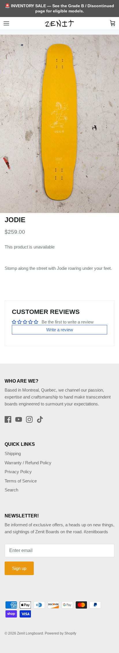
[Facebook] (8, 419)
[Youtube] (18, 419)
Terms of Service (21, 480)
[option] (59, 124)
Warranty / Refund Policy (28, 462)
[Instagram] (29, 419)
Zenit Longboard (30, 633)
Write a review (59, 329)
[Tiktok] (40, 419)
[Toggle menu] (6, 23)
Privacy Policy (18, 471)
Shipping (13, 453)
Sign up (19, 568)
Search (11, 489)
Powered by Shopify (60, 633)
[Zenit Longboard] (59, 23)
